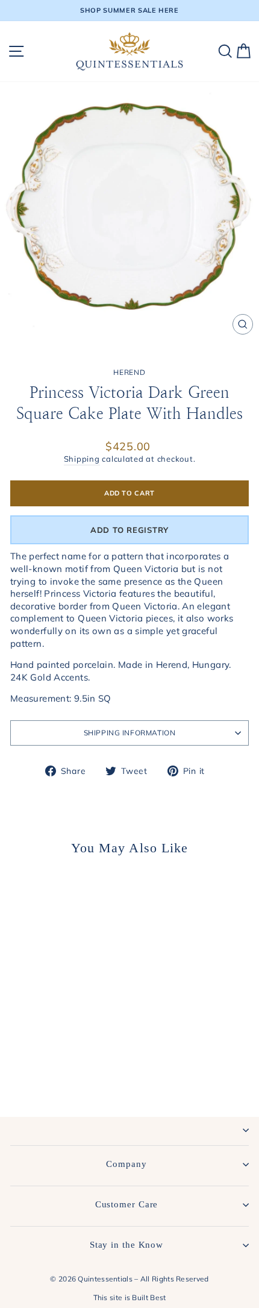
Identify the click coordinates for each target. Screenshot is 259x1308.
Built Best (149, 1297)
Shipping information (130, 732)
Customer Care (126, 1204)
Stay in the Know (126, 1245)
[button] (129, 529)
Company (126, 1164)
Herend (129, 372)
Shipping (82, 459)
